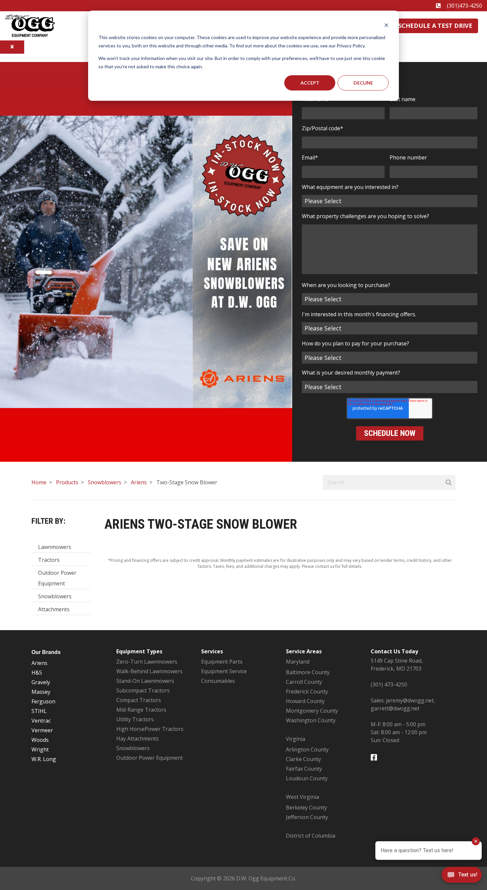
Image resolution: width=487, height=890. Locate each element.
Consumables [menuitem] (218, 680)
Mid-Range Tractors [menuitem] (141, 709)
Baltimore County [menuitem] (308, 672)
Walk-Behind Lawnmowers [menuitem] (149, 671)
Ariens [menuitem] (39, 663)
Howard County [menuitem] (305, 701)
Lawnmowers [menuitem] (54, 547)
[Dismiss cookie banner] (386, 25)
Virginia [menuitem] (295, 738)
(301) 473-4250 (389, 684)
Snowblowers (104, 482)
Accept (309, 83)
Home (38, 482)
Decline (363, 83)
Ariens (139, 482)
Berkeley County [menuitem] (306, 807)
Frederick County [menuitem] (307, 691)
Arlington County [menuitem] (307, 749)
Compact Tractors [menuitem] (138, 700)
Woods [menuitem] (40, 739)
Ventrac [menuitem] (41, 720)
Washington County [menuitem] (311, 720)
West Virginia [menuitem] (302, 797)
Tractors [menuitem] (49, 560)
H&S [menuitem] (36, 672)
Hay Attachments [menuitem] (137, 738)
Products (67, 482)
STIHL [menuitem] (39, 711)
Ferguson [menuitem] (43, 701)
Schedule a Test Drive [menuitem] (435, 26)
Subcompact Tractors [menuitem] (143, 690)
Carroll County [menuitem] (304, 681)
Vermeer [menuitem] (42, 730)
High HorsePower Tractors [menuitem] (150, 729)
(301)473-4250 (464, 5)
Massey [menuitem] (40, 691)
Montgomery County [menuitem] (312, 710)
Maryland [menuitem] (297, 661)
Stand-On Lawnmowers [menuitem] (145, 680)
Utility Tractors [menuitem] (135, 719)
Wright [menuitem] (40, 749)
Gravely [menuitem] (40, 682)
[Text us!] (461, 876)
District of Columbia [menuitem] (310, 835)
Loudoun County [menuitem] (307, 778)
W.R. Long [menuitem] (43, 759)
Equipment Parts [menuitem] (222, 661)
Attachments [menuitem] (54, 609)
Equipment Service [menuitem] (224, 671)
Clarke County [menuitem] (303, 759)
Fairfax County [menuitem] (304, 768)
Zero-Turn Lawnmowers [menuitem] (146, 661)
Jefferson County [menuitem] (307, 817)
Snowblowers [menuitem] (55, 596)
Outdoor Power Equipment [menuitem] (57, 578)
